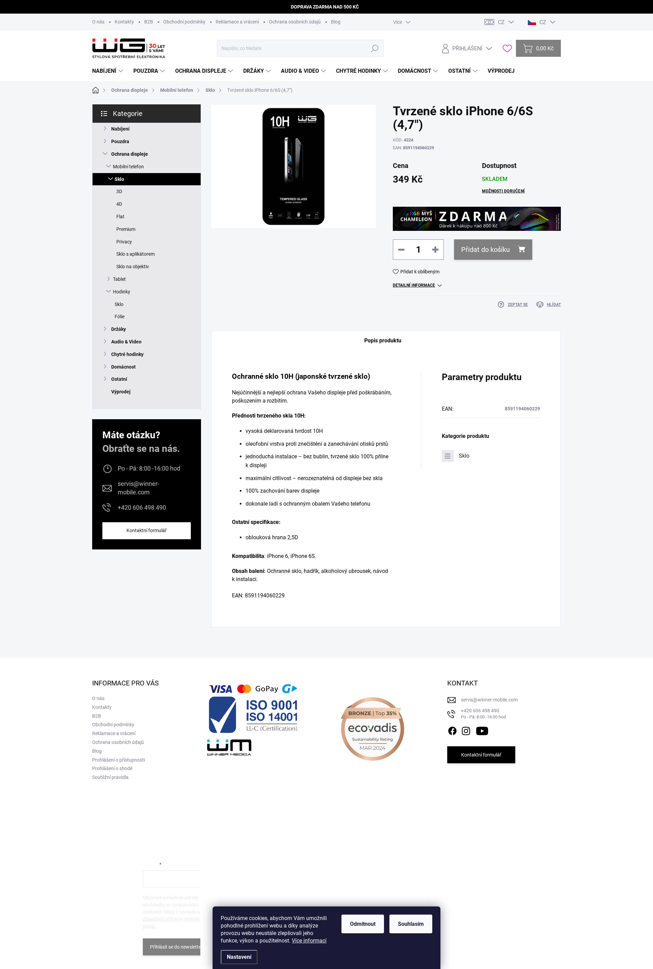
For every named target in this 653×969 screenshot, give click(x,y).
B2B (148, 21)
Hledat (375, 48)
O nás (98, 21)
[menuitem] (108, 71)
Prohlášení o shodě (112, 768)
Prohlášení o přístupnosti (118, 760)
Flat (120, 216)
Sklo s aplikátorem (135, 254)
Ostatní (119, 379)
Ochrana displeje (129, 154)
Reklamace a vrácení (237, 21)
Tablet (119, 279)
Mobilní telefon (128, 166)
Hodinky (121, 291)
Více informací (309, 940)
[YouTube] (482, 730)
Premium (125, 229)
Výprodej (121, 391)
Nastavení (239, 957)
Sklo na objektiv (132, 266)
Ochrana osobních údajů (295, 21)
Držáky (118, 329)
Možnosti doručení (503, 191)
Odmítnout (362, 924)
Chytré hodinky (127, 354)
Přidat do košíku (485, 249)
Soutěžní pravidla (110, 777)
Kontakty (124, 21)
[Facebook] (452, 730)
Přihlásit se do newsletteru (177, 947)
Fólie (119, 316)
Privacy (124, 241)
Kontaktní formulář (147, 530)
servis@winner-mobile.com (138, 488)
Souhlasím (411, 924)
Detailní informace (414, 285)
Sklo (119, 179)
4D (119, 204)
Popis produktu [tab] (382, 340)
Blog (335, 21)
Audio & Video (126, 341)
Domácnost (123, 367)
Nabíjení (120, 129)
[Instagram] (466, 730)
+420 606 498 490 (142, 507)
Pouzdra (120, 141)
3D (119, 191)
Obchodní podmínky (184, 21)
